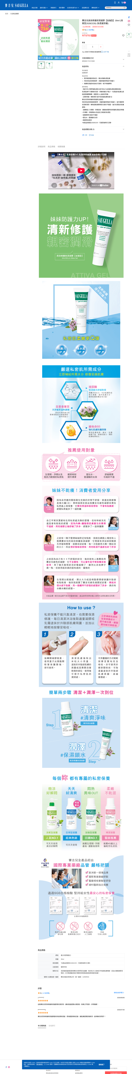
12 (90, 30)
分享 (85, 135)
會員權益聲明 (78, 1073)
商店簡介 (48, 1070)
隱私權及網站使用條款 (52, 1073)
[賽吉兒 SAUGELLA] (16, 5)
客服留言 (77, 1070)
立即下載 (106, 52)
